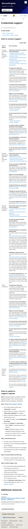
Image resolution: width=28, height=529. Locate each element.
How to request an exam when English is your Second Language (18, 99)
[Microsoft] (14, 16)
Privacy (9, 523)
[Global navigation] (1, 15)
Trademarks (4, 527)
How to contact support (7, 33)
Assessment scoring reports (16, 159)
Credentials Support (20, 203)
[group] (14, 216)
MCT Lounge (23, 376)
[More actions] (25, 19)
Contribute (3, 523)
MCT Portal (22, 381)
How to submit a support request (10, 35)
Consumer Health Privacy (7, 525)
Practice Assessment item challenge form (17, 144)
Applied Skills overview (15, 156)
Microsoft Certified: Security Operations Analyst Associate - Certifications (13, 499)
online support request (15, 404)
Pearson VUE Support (15, 108)
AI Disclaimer (4, 520)
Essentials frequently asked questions (19, 216)
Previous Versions (13, 520)
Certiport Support (14, 110)
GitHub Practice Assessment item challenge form (18, 357)
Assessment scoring (14, 215)
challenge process (18, 131)
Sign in (25, 15)
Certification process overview (17, 53)
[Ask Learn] (23, 19)
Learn (2, 18)
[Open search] (21, 15)
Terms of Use (19, 525)
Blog (20, 520)
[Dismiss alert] (26, 2)
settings (15, 72)
